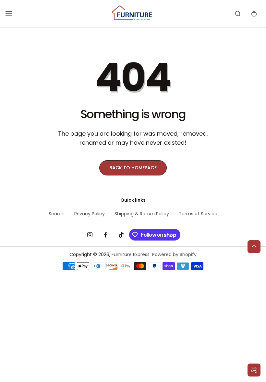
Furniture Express (131, 254)
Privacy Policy (89, 213)
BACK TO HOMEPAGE (133, 167)
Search (57, 213)
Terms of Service (198, 213)
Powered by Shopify (174, 254)
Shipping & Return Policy (142, 213)
